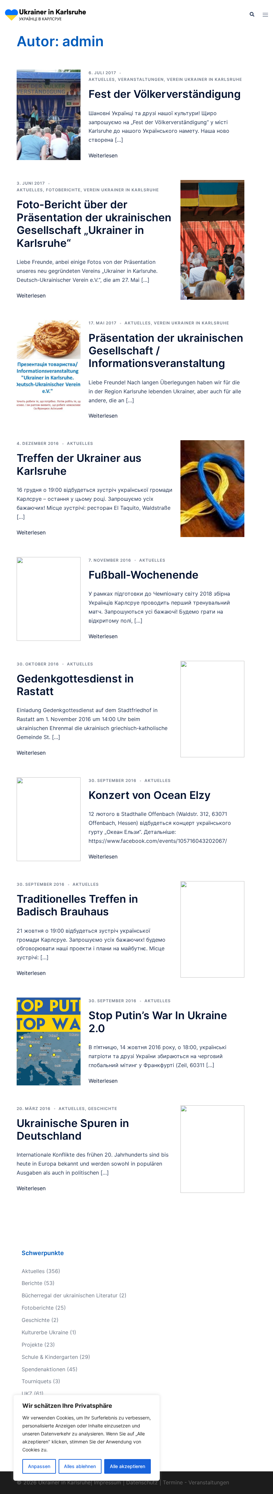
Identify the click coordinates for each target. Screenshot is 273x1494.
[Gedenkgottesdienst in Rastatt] (212, 709)
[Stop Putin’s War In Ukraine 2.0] (49, 1041)
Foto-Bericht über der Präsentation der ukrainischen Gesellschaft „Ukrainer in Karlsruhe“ (94, 223)
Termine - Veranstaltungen (196, 1482)
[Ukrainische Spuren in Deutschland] (212, 1149)
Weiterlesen (103, 155)
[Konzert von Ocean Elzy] (49, 819)
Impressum (107, 1482)
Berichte (32, 1283)
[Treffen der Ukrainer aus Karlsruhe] (212, 488)
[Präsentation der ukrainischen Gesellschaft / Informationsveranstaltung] (49, 370)
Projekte (32, 1344)
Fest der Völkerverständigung (165, 94)
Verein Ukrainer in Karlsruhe (204, 79)
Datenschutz (142, 1482)
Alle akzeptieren (127, 1466)
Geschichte (102, 1108)
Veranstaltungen (141, 79)
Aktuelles (102, 79)
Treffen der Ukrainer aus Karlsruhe (79, 464)
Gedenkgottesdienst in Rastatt (75, 685)
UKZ (27, 1393)
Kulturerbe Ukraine (45, 1332)
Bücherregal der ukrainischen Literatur (70, 1295)
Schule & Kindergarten (50, 1357)
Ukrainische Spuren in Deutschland (73, 1129)
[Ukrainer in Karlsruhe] (45, 14)
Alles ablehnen (80, 1466)
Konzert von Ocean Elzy (149, 795)
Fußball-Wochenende (143, 574)
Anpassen (39, 1466)
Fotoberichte (63, 189)
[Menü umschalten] (265, 14)
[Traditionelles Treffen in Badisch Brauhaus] (212, 929)
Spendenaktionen (43, 1369)
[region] (86, 1438)
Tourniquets (36, 1381)
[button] (251, 14)
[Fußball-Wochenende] (49, 599)
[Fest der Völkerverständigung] (49, 115)
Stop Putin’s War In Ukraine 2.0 (158, 1021)
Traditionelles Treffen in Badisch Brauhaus (77, 905)
